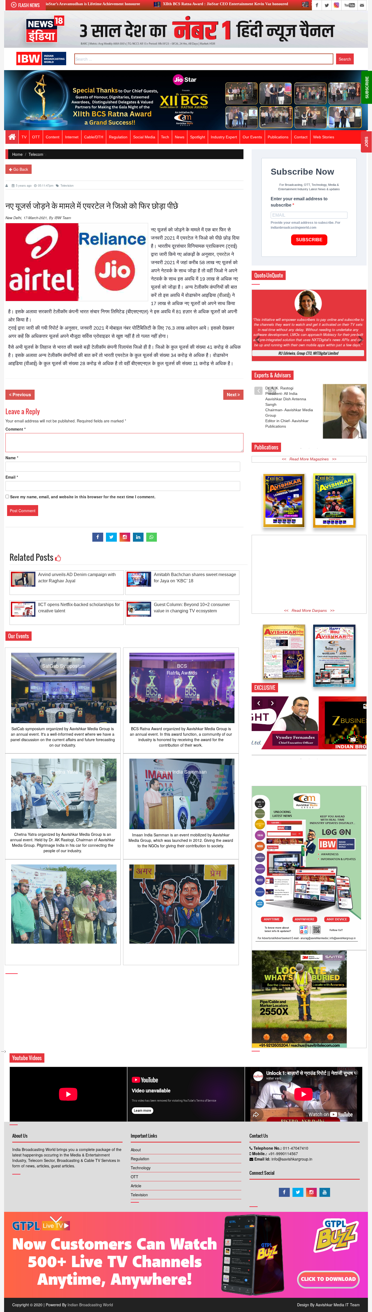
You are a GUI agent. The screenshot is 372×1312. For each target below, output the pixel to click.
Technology (141, 1167)
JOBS (366, 142)
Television (67, 185)
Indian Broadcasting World (90, 1304)
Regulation (140, 1158)
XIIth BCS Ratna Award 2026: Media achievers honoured (285, 4)
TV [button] (24, 137)
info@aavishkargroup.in (291, 1159)
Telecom (36, 154)
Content (52, 137)
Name (11, 457)
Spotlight (197, 137)
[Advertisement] (309, 570)
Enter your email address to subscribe (299, 201)
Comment (15, 429)
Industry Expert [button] (224, 137)
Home (17, 154)
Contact (300, 137)
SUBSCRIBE (309, 239)
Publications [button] (278, 137)
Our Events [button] (252, 137)
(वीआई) (224, 295)
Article (136, 1185)
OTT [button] (36, 137)
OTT (134, 1176)
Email (11, 477)
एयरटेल (223, 254)
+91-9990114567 (282, 1153)
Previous (21, 394)
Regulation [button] (118, 137)
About (136, 1149)
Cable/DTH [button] (93, 137)
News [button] (179, 137)
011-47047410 (295, 1148)
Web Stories (323, 137)
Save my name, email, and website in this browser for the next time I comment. (82, 496)
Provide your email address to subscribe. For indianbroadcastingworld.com (305, 225)
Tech (165, 137)
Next (232, 394)
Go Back (20, 169)
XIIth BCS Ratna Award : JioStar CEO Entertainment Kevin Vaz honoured (152, 4)
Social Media (144, 137)
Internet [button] (71, 137)
